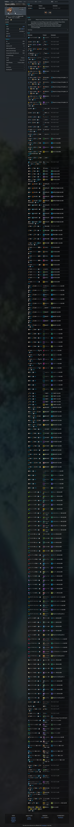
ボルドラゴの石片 (33, 728)
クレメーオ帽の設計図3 (58, 584)
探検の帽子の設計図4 (57, 420)
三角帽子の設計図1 (57, 393)
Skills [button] (25, 1)
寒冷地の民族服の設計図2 (58, 213)
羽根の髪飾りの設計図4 (58, 243)
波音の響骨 (32, 807)
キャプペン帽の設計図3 (58, 563)
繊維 (40, 134)
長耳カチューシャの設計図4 (58, 299)
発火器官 (36, 183)
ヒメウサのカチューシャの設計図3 (60, 647)
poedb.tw (13, 817)
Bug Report (60, 817)
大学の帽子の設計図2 (57, 433)
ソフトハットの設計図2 (58, 333)
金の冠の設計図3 (56, 274)
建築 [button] (36, 1)
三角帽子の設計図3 (57, 399)
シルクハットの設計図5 (58, 389)
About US (29, 819)
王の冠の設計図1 (56, 247)
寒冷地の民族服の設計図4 (58, 221)
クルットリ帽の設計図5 (58, 508)
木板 (46, 709)
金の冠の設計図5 (56, 281)
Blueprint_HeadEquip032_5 (59, 697)
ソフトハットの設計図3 (58, 338)
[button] (52, 1)
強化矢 (46, 53)
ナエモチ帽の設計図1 (57, 534)
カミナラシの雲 (33, 681)
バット (46, 117)
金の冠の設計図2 (56, 272)
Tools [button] (12, 1)
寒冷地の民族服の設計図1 (58, 209)
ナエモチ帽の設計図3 (57, 542)
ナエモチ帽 (47, 534)
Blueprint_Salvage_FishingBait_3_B (60, 102)
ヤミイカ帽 (47, 618)
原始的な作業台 (10, 4)
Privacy (29, 817)
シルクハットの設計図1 (58, 372)
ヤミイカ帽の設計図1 (57, 618)
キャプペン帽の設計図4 (58, 567)
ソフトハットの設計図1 (58, 329)
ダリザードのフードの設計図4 (59, 609)
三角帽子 (46, 393)
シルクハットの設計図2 (58, 376)
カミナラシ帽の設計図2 (58, 685)
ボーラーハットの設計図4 (58, 483)
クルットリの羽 (33, 492)
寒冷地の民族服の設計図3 (58, 217)
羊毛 (41, 350)
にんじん (36, 73)
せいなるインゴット (34, 737)
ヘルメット (47, 350)
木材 (8, 22)
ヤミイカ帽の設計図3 (57, 626)
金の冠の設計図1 (56, 269)
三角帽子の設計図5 (57, 404)
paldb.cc (13, 821)
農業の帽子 (47, 450)
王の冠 (46, 247)
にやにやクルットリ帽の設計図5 (59, 529)
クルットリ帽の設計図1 (58, 492)
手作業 (22, 28)
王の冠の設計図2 (56, 251)
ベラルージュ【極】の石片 (35, 745)
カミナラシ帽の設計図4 (58, 693)
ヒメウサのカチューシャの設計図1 (60, 639)
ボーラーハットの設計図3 (58, 479)
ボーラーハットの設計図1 (58, 471)
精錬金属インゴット (34, 53)
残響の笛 (46, 807)
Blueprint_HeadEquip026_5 (59, 634)
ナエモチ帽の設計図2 (57, 538)
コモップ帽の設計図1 (57, 660)
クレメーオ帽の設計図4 (58, 588)
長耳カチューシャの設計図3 (58, 294)
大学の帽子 (47, 429)
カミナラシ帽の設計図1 (58, 681)
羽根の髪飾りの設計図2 (58, 234)
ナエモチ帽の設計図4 (57, 546)
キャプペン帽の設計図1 (58, 555)
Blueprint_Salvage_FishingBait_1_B (60, 82)
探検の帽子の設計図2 (57, 411)
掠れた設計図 (55, 807)
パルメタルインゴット (34, 781)
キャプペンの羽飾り (34, 555)
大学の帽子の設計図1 (57, 429)
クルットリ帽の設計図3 (58, 500)
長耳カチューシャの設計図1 (58, 286)
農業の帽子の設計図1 (57, 450)
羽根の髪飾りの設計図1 (58, 230)
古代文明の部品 (34, 153)
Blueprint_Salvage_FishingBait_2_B (60, 91)
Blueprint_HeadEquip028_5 (59, 655)
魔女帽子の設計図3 (57, 316)
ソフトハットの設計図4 (58, 342)
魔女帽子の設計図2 (57, 312)
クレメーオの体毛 (33, 576)
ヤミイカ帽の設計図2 (57, 622)
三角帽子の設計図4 (57, 401)
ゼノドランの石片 (33, 733)
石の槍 (46, 126)
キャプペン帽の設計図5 (58, 571)
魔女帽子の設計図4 (57, 320)
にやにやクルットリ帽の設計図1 (59, 513)
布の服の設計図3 (56, 176)
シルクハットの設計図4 (58, 384)
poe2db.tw (13, 820)
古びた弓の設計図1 (57, 138)
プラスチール (32, 57)
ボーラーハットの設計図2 (58, 475)
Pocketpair (44, 825)
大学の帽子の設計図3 (57, 437)
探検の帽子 (47, 407)
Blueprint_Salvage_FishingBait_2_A (60, 86)
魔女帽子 (46, 307)
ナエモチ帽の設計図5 (57, 550)
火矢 (46, 49)
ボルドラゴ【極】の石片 (35, 751)
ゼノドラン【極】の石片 (35, 755)
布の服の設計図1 (56, 171)
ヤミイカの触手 (33, 618)
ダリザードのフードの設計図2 (59, 601)
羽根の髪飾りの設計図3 (58, 238)
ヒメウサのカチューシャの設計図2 (60, 643)
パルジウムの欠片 (33, 37)
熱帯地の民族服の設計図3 (58, 196)
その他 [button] (39, 1)
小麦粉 (35, 63)
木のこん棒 (47, 108)
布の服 (46, 168)
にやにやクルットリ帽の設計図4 (59, 525)
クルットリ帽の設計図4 (58, 504)
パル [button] (16, 1)
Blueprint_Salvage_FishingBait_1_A (60, 77)
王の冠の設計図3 (56, 256)
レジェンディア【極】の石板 (46, 761)
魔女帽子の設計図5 (57, 325)
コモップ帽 (47, 660)
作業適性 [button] (20, 1)
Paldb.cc (7, 1)
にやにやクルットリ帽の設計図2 (59, 517)
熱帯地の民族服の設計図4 (58, 200)
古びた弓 (46, 134)
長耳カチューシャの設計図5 (58, 303)
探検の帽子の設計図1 (57, 407)
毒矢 (46, 44)
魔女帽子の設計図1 (57, 307)
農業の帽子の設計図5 (57, 467)
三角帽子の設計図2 (57, 396)
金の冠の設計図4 (56, 277)
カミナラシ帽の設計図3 (58, 689)
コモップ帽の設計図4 (57, 672)
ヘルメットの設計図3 (57, 359)
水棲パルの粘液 (33, 62)
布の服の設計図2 (56, 174)
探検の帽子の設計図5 (57, 424)
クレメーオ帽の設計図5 (58, 592)
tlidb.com (13, 819)
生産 (24, 26)
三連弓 (46, 157)
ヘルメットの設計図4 (57, 363)
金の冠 (46, 269)
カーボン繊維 (37, 794)
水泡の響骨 (34, 809)
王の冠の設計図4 (56, 260)
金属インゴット (33, 129)
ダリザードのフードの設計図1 (59, 597)
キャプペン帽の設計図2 (58, 559)
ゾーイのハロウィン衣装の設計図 (60, 803)
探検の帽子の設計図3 (57, 416)
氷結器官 (36, 205)
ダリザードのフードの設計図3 (59, 605)
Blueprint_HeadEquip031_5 (59, 676)
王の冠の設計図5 (56, 264)
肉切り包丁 (47, 129)
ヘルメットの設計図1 (57, 350)
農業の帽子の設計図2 (57, 454)
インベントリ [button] (30, 1)
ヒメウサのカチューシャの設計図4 (60, 651)
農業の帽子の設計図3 (57, 458)
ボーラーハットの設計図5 (58, 487)
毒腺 (40, 44)
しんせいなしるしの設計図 (58, 737)
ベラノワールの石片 (34, 720)
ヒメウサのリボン (33, 639)
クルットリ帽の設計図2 (58, 496)
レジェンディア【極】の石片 (36, 760)
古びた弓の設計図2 (57, 143)
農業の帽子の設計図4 (57, 462)
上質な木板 (32, 792)
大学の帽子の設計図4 (57, 441)
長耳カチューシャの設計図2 (58, 290)
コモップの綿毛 (33, 660)
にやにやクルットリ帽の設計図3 (59, 521)
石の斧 (46, 119)
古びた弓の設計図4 (57, 151)
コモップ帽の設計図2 (57, 664)
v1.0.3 (42, 817)
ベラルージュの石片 (34, 724)
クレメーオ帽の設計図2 (58, 580)
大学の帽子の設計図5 (57, 446)
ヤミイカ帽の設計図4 (57, 630)
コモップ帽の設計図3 (57, 668)
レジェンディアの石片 (34, 741)
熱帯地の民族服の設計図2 (58, 192)
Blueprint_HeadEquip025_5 (59, 613)
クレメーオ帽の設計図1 (58, 576)
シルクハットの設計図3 (58, 380)
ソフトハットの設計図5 (58, 346)
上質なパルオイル (33, 71)
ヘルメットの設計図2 (57, 354)
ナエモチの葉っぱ (33, 534)
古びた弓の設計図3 (57, 147)
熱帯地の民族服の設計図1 (58, 188)
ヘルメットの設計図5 (57, 368)
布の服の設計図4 (56, 179)
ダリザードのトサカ (34, 597)
